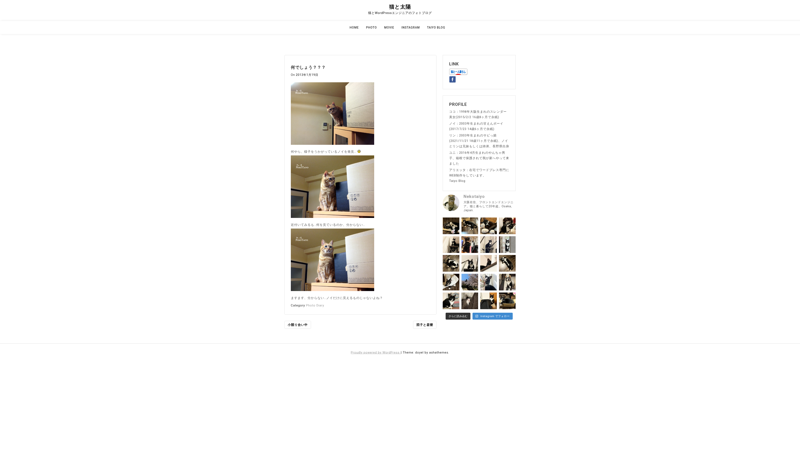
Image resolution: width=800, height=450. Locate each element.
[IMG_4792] (332, 115)
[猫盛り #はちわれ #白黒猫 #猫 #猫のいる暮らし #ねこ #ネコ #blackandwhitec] (507, 300)
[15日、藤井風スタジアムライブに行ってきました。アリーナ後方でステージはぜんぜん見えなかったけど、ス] (488, 300)
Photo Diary (315, 305)
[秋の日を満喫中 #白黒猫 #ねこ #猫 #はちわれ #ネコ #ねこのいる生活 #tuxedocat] (507, 244)
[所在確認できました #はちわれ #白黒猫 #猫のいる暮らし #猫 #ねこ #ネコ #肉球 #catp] (469, 300)
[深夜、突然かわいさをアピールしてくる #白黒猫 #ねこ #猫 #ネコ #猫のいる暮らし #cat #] (507, 263)
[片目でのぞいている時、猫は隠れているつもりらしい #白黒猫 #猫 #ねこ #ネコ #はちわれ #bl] (488, 263)
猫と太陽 (400, 7)
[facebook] (452, 78)
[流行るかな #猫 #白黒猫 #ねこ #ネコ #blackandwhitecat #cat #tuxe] (451, 282)
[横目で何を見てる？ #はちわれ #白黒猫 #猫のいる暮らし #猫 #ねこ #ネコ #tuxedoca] (451, 300)
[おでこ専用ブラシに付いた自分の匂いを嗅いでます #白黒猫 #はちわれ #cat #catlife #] (469, 244)
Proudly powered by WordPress (376, 352)
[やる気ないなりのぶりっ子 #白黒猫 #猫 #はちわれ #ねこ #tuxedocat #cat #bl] (451, 226)
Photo (371, 27)
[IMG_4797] (332, 261)
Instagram (410, 27)
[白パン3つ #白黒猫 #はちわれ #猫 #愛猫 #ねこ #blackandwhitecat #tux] (488, 226)
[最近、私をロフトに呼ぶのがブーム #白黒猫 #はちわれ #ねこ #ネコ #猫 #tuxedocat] (469, 263)
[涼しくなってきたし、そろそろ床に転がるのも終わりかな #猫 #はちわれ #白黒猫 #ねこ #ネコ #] (451, 263)
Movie (389, 27)
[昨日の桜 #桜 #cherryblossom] (469, 282)
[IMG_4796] (332, 188)
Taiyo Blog (436, 27)
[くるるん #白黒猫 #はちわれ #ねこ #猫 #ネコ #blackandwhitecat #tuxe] (451, 244)
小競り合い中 (298, 325)
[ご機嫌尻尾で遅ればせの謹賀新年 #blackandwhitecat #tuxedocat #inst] (488, 244)
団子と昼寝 (424, 325)
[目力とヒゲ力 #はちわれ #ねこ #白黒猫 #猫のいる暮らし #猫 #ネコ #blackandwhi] (507, 282)
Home (354, 27)
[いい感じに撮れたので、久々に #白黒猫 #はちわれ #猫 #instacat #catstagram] (488, 282)
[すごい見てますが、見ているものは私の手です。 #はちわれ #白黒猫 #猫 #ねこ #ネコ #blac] (507, 226)
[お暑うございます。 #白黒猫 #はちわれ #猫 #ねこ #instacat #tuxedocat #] (469, 226)
